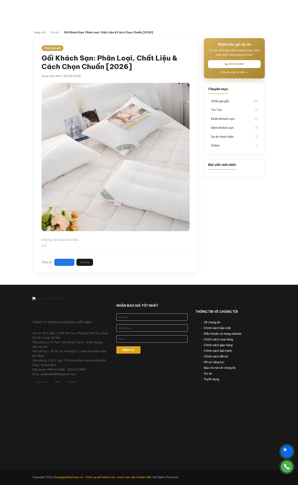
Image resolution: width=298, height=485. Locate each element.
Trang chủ (39, 32)
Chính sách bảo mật (217, 328)
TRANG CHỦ (103, 9)
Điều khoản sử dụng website (222, 333)
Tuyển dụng (211, 379)
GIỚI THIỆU (130, 9)
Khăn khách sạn (234, 119)
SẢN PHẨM (159, 9)
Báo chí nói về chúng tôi (219, 367)
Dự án (208, 373)
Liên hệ (167, 17)
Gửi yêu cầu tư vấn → (234, 72)
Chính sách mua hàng (218, 339)
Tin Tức (234, 110)
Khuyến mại (190, 9)
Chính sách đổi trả (216, 356)
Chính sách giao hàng (218, 345)
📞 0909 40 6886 (234, 64)
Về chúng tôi (212, 322)
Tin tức (216, 9)
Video (236, 9)
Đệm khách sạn (234, 128)
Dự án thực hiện (234, 137)
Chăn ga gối (234, 101)
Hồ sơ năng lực (214, 362)
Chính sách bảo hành (218, 350)
